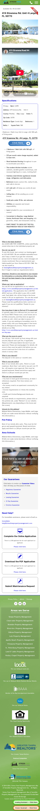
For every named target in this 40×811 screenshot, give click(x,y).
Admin (22, 599)
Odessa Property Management (20, 632)
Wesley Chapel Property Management (20, 655)
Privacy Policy (12, 599)
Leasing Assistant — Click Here (26, 802)
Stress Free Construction (20, 768)
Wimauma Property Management (20, 644)
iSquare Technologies (29, 799)
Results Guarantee (12, 493)
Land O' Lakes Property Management (20, 652)
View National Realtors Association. (20, 736)
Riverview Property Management (20, 628)
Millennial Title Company (20, 781)
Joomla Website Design (16, 799)
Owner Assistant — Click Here (26, 808)
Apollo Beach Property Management (20, 640)
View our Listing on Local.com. (20, 669)
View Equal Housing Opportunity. (20, 721)
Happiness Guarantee (13, 489)
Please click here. (20, 547)
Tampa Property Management (20, 617)
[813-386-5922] (31, 2)
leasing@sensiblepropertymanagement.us (18, 268)
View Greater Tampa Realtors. (20, 754)
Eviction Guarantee (12, 505)
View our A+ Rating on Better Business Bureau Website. (20, 681)
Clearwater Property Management (20, 621)
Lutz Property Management (20, 636)
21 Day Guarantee (12, 501)
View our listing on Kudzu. (20, 705)
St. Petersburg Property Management (20, 648)
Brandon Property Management (20, 624)
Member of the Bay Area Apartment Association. (20, 693)
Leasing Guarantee (12, 497)
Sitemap (29, 599)
